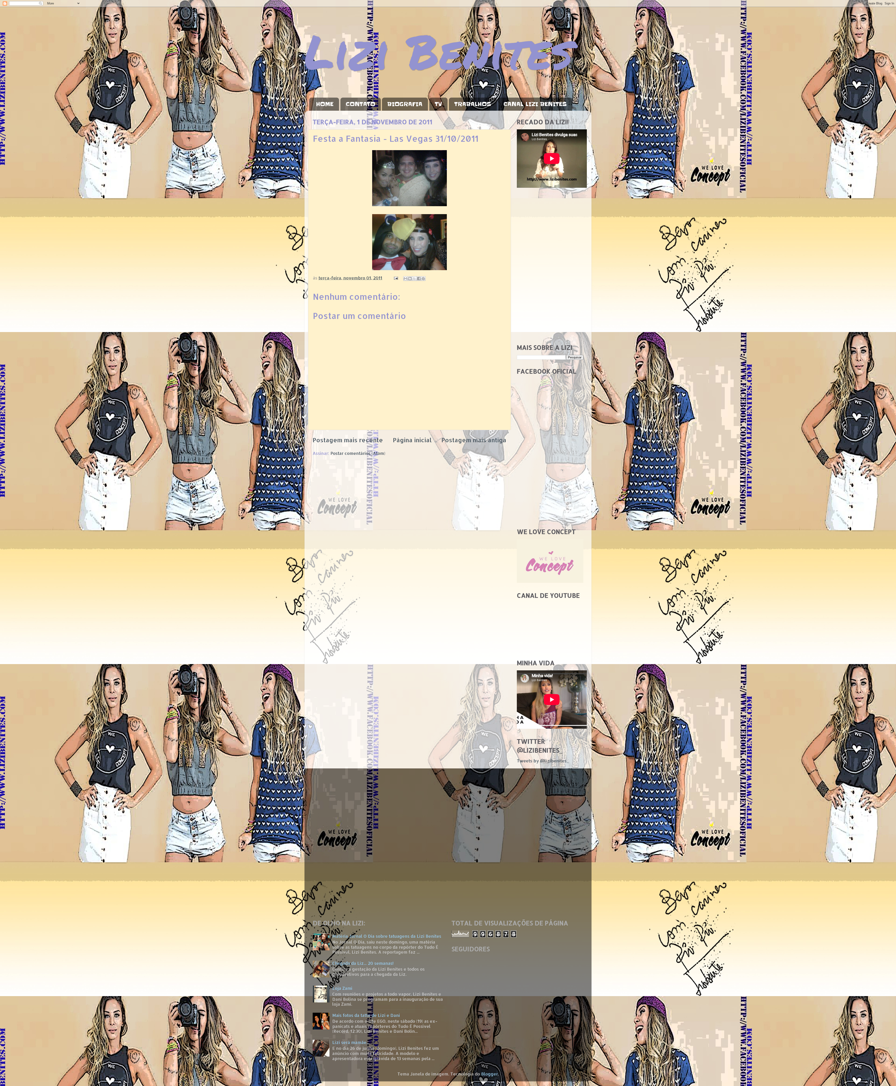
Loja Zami (342, 988)
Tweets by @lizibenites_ (543, 760)
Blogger (489, 1073)
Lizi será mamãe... (350, 1042)
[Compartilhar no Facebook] (418, 278)
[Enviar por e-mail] (405, 278)
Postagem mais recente (348, 440)
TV (438, 104)
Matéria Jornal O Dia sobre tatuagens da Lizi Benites (386, 936)
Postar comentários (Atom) (357, 453)
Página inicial (412, 440)
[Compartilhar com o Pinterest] (423, 278)
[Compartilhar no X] (414, 278)
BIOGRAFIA (404, 104)
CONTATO (360, 104)
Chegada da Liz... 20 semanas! (363, 963)
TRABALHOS (472, 104)
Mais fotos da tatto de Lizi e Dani (366, 1015)
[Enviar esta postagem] (395, 277)
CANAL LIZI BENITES (535, 104)
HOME (324, 104)
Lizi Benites (438, 51)
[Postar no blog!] (410, 278)
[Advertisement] (550, 266)
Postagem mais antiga (473, 440)
